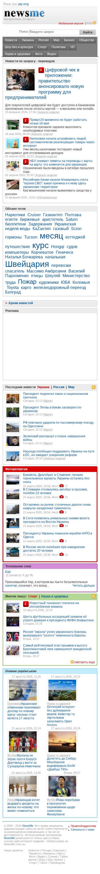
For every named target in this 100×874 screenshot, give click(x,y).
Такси (43, 862)
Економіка (14, 703)
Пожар (27, 281)
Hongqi (57, 246)
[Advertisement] (43, 333)
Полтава (73, 215)
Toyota (13, 287)
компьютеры (17, 252)
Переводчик (57, 862)
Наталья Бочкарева (24, 257)
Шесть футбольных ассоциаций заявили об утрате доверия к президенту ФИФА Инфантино (58, 618)
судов (72, 246)
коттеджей (75, 237)
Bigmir (48, 400)
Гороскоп (59, 850)
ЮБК (65, 282)
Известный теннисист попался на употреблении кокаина (54, 604)
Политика (59, 47)
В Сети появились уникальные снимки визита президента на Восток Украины (56, 520)
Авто (60, 853)
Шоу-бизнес (55, 859)
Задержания (40, 224)
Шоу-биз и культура (19, 47)
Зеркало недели (48, 112)
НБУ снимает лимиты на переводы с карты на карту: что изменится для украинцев (61, 162)
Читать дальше (84, 585)
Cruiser (34, 215)
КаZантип (42, 228)
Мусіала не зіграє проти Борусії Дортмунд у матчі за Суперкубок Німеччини (24, 761)
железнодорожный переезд (60, 287)
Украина (28, 40)
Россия (43, 40)
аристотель (52, 219)
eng (26, 4)
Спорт (42, 47)
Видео (51, 54)
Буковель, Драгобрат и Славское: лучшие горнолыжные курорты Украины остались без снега (56, 478)
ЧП (72, 47)
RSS (89, 23)
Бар (8, 571)
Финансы (49, 853)
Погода (46, 850)
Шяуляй (52, 276)
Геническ (64, 252)
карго (26, 287)
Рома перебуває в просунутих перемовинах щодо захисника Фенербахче (63, 807)
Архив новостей (20, 303)
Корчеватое (42, 252)
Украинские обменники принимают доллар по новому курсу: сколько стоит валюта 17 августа (24, 711)
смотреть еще (84, 662)
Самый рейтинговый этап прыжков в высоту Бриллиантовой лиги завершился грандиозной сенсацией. (57, 649)
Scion (76, 228)
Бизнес (69, 40)
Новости (11, 40)
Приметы (35, 853)
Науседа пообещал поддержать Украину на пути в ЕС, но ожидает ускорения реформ (58, 453)
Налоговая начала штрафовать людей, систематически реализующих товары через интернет (59, 142)
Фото (39, 54)
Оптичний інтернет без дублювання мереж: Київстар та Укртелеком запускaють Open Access (61, 716)
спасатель (14, 271)
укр (20, 4)
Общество (86, 40)
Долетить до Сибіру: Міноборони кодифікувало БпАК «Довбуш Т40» (62, 764)
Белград (13, 292)
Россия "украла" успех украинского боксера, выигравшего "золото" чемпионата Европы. (55, 633)
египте (11, 219)
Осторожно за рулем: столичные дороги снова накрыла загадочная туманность (57, 506)
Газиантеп (53, 215)
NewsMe (27, 825)
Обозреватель (46, 197)
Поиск (23, 31)
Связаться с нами (82, 829)
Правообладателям (83, 825)
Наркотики (15, 215)
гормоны (13, 237)
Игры (42, 859)
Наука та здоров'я (58, 703)
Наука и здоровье (18, 54)
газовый (61, 228)
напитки (11, 585)
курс (40, 245)
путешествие (17, 246)
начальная (55, 257)
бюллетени (15, 224)
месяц (51, 235)
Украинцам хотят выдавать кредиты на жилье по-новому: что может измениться (23, 805)
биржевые (30, 219)
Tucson (30, 237)
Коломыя (81, 282)
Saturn (72, 219)
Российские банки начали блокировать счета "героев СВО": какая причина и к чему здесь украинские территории (55, 183)
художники (49, 282)
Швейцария (27, 264)
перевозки (61, 265)
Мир (56, 40)
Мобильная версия (71, 23)
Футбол (12, 755)
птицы (37, 276)
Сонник (52, 856)
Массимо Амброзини (46, 271)
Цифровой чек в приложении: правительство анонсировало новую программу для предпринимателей (44, 83)
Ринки (11, 799)
